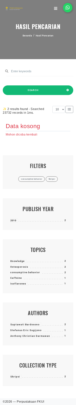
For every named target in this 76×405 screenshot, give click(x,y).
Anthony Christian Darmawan (30, 336)
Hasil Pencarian (44, 35)
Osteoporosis (19, 266)
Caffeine (16, 278)
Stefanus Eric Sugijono (26, 330)
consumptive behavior (25, 272)
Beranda (27, 35)
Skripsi (15, 376)
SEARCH (33, 90)
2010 (13, 220)
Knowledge (17, 261)
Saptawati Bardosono (24, 324)
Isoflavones (18, 283)
